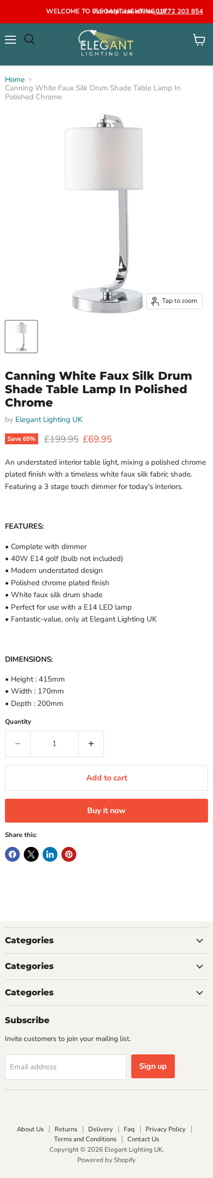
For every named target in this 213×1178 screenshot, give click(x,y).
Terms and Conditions (85, 1139)
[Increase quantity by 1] (91, 744)
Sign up (153, 1066)
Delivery (100, 1129)
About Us (30, 1129)
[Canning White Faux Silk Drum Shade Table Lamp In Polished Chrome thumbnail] (21, 336)
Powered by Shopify (106, 1160)
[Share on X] (31, 854)
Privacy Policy (166, 1129)
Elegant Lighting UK (48, 419)
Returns (65, 1129)
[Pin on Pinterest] (68, 854)
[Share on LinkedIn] (50, 854)
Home (15, 79)
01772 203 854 (178, 11)
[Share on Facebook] (12, 854)
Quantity (18, 722)
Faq (129, 1129)
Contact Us (143, 1139)
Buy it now (106, 810)
